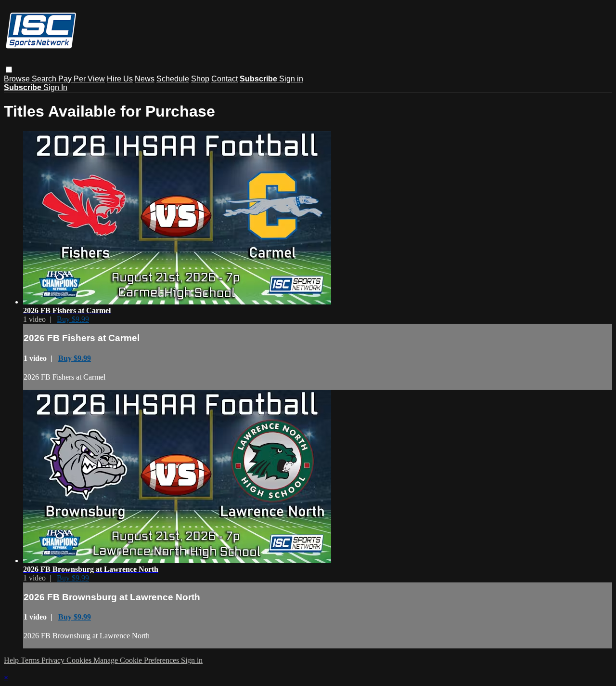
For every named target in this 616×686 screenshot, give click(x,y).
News (144, 79)
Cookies (79, 660)
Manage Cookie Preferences (137, 660)
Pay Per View (81, 79)
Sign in (291, 79)
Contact (224, 79)
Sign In (55, 87)
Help (12, 660)
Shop (200, 79)
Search (45, 79)
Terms (31, 660)
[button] (9, 69)
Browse (18, 79)
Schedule (172, 79)
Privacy (53, 660)
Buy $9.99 (73, 319)
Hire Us (120, 79)
